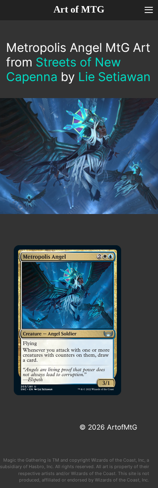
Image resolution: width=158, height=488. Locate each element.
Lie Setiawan (114, 76)
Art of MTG (79, 9)
